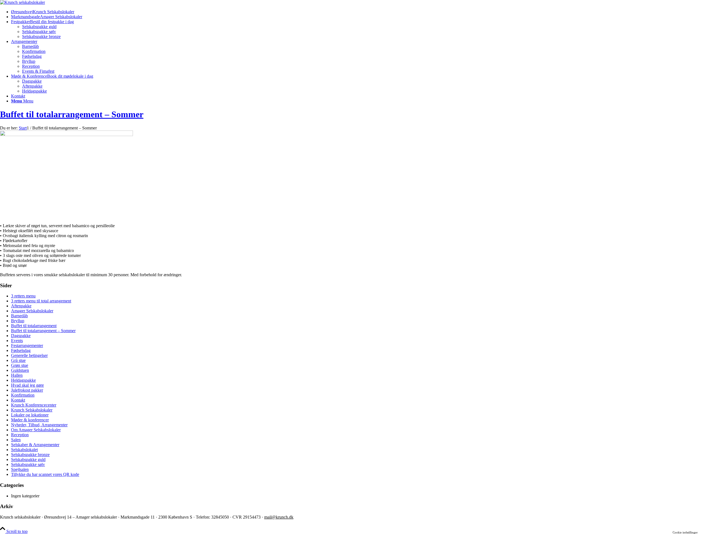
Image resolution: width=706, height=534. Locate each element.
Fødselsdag (21, 350)
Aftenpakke (21, 305)
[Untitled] (22, 2)
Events (17, 340)
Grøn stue (19, 365)
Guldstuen (20, 370)
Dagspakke (21, 335)
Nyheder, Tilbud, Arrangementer (39, 424)
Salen (16, 439)
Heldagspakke (23, 380)
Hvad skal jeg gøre (27, 385)
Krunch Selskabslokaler (31, 410)
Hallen (17, 375)
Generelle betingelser (29, 355)
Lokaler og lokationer (30, 415)
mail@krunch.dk (278, 517)
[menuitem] (358, 11)
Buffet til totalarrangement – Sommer (71, 114)
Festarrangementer (27, 345)
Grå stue (18, 360)
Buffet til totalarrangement (34, 325)
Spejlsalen (20, 469)
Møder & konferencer (30, 420)
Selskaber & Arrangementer (35, 444)
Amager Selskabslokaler (32, 310)
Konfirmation (22, 395)
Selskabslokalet (24, 449)
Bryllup (17, 320)
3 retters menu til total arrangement (41, 301)
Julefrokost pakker (27, 390)
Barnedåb (19, 315)
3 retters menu (23, 296)
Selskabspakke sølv (28, 464)
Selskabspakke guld (28, 459)
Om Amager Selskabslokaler (36, 429)
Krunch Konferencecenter (33, 405)
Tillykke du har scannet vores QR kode (45, 474)
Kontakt (18, 400)
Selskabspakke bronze (30, 454)
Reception (20, 434)
